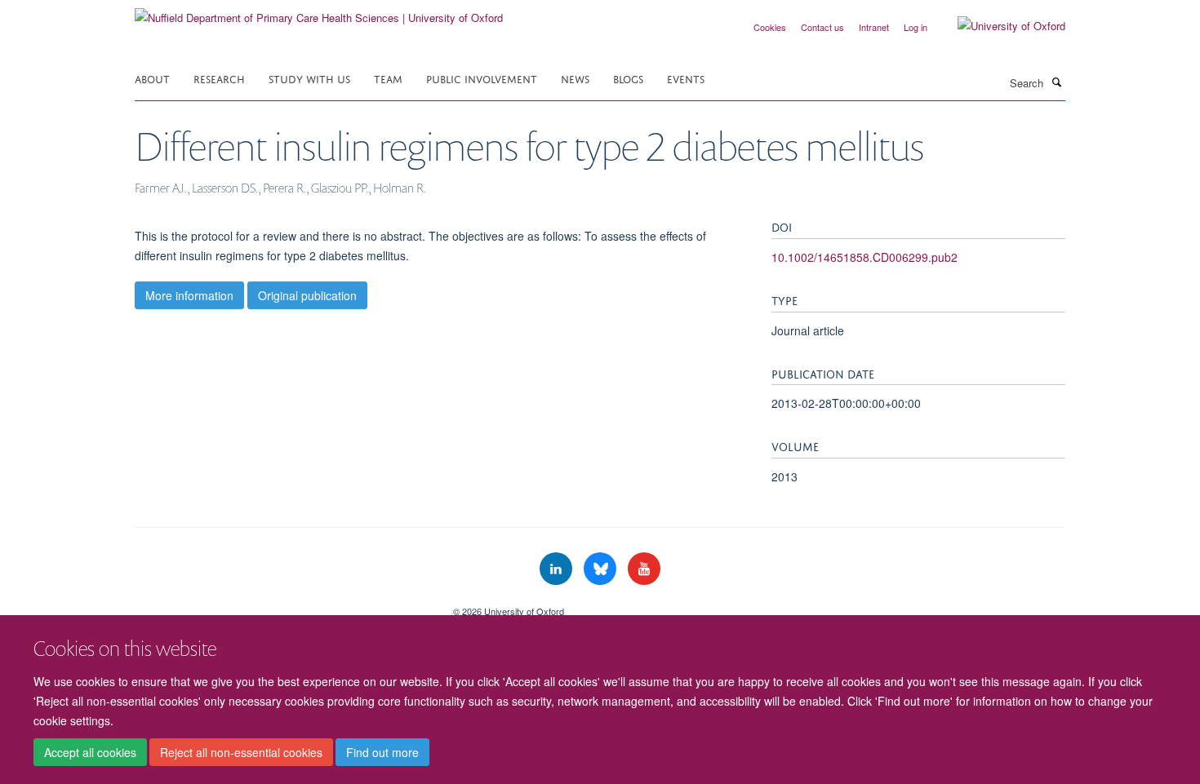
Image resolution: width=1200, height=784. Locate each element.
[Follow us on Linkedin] (558, 569)
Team (388, 78)
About (152, 78)
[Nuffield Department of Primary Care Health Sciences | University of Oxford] (319, 12)
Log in (915, 26)
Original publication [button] (307, 295)
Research (219, 78)
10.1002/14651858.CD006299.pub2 (864, 257)
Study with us (309, 78)
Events (685, 78)
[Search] (1056, 82)
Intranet (874, 26)
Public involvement (481, 78)
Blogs (628, 78)
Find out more (382, 752)
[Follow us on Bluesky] (602, 569)
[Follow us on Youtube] (644, 569)
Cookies (769, 26)
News (575, 78)
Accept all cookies (90, 752)
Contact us (822, 26)
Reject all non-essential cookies (241, 752)
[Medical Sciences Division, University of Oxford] (282, 605)
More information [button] (189, 295)
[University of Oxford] (999, 26)
